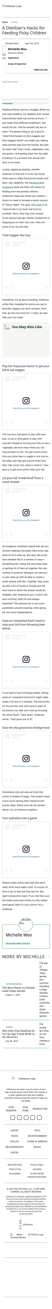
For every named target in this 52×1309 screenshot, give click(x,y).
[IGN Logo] (16, 1290)
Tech (37, 1130)
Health (14, 1141)
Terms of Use (15, 1169)
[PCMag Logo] (16, 1272)
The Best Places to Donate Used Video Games (18, 989)
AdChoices (27, 1224)
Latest (15, 1130)
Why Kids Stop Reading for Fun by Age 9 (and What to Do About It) (18, 1034)
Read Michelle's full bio (18, 943)
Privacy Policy (37, 1165)
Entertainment (37, 1135)
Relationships (15, 1146)
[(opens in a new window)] (13, 1117)
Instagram (7, 187)
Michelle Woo (12, 43)
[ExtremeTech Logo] (37, 1282)
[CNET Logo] (16, 1264)
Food (14, 1135)
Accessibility (15, 1173)
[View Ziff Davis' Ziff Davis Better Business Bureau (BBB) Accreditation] (18, 1235)
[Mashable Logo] (37, 1272)
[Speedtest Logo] (37, 1290)
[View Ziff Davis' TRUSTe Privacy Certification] (36, 1235)
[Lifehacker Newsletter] (42, 9)
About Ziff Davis (15, 1165)
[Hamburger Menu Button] (48, 8)
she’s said (36, 204)
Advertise (37, 1169)
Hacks (14, 1152)
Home (5, 22)
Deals (37, 1146)
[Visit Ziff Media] (26, 1250)
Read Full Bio (41, 70)
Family (14, 22)
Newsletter (40, 1108)
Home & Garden (37, 1141)
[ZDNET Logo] (37, 1264)
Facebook (34, 182)
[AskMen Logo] (16, 1281)
